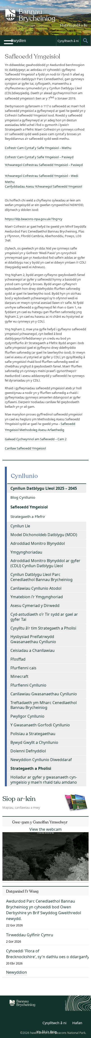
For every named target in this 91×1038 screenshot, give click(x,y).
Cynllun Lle (20, 526)
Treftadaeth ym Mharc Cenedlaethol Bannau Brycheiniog (43, 705)
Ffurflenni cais (23, 668)
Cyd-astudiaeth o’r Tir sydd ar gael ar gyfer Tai (44, 617)
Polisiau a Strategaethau (32, 733)
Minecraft (19, 676)
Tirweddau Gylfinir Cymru (29, 935)
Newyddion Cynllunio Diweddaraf (41, 759)
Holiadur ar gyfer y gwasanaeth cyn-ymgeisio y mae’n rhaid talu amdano (43, 779)
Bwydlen (18, 41)
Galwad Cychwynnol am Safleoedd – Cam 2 (35, 439)
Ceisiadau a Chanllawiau (32, 650)
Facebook (35, 1023)
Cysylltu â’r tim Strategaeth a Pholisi (43, 628)
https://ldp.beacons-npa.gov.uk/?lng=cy (33, 219)
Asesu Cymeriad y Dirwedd (34, 605)
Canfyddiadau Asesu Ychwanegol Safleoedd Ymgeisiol (43, 186)
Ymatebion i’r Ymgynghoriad (36, 596)
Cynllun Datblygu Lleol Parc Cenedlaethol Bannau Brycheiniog (41, 577)
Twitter (24, 1023)
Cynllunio (24, 476)
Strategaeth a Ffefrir (27, 516)
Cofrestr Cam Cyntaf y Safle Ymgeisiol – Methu (38, 148)
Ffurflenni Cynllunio (28, 685)
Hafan (77, 1023)
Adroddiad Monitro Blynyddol (37, 543)
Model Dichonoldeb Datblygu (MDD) (43, 534)
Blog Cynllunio (22, 497)
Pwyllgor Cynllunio (27, 716)
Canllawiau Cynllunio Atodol (35, 588)
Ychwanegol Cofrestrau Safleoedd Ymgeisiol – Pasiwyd (44, 165)
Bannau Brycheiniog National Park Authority (45, 21)
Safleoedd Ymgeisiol (29, 507)
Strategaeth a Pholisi (30, 768)
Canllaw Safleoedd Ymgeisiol (25, 448)
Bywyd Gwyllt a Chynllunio (34, 742)
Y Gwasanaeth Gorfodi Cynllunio (40, 725)
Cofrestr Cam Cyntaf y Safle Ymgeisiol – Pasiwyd (39, 157)
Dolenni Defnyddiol (28, 751)
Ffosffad (17, 659)
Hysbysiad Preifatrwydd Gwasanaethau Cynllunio (33, 639)
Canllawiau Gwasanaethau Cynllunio (43, 694)
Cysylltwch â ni (68, 41)
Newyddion (16, 972)
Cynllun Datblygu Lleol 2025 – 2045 (43, 488)
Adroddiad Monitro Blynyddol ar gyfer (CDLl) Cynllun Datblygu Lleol (45, 563)
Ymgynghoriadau (26, 552)
